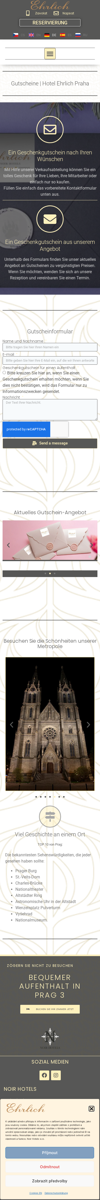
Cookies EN (35, 1193)
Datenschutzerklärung (56, 1193)
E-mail (9, 354)
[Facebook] (44, 1075)
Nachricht (12, 397)
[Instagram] (56, 1075)
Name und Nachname (23, 341)
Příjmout (50, 1152)
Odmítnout (50, 1166)
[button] (91, 1108)
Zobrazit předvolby (49, 1180)
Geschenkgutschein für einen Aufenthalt (39, 368)
